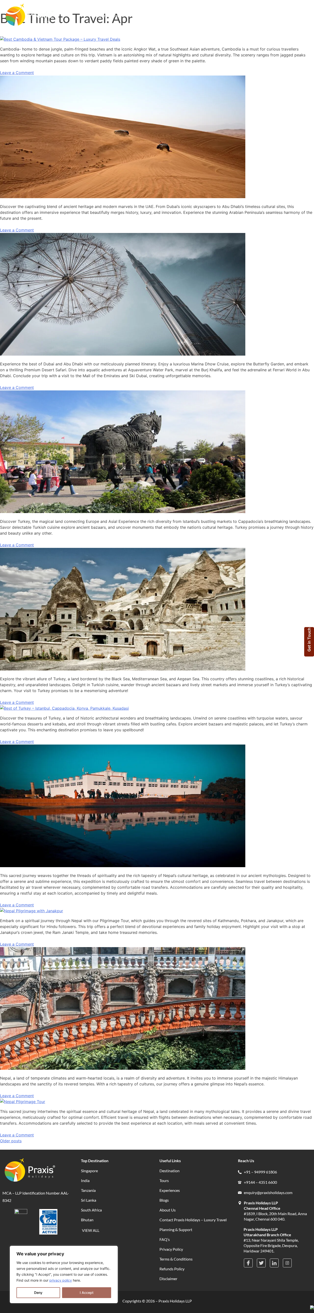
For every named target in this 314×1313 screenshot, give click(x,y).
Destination (169, 1170)
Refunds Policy (171, 1268)
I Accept (86, 1292)
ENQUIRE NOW (289, 15)
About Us (213, 15)
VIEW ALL (90, 1230)
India (85, 1180)
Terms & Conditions (176, 1259)
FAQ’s (164, 1239)
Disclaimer (168, 1278)
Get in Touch (309, 640)
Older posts (11, 1140)
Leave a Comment (17, 72)
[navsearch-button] (260, 16)
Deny (38, 1292)
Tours (135, 15)
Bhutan (87, 1219)
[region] (64, 1274)
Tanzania (88, 1190)
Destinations (105, 15)
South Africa (91, 1210)
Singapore (89, 1170)
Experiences (162, 15)
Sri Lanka (88, 1200)
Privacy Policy (171, 1249)
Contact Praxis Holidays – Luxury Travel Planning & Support (193, 1224)
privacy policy (60, 1280)
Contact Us (239, 15)
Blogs (190, 15)
